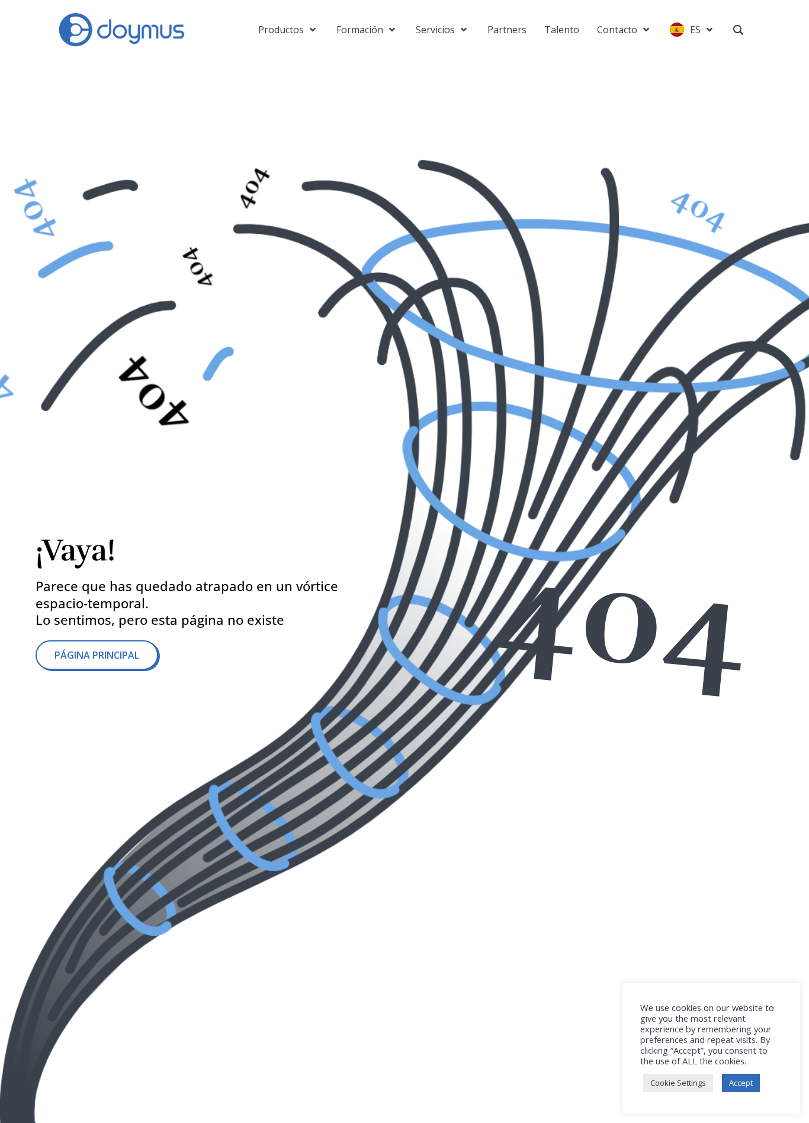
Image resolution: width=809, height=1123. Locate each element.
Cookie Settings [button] (678, 1082)
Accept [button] (741, 1082)
